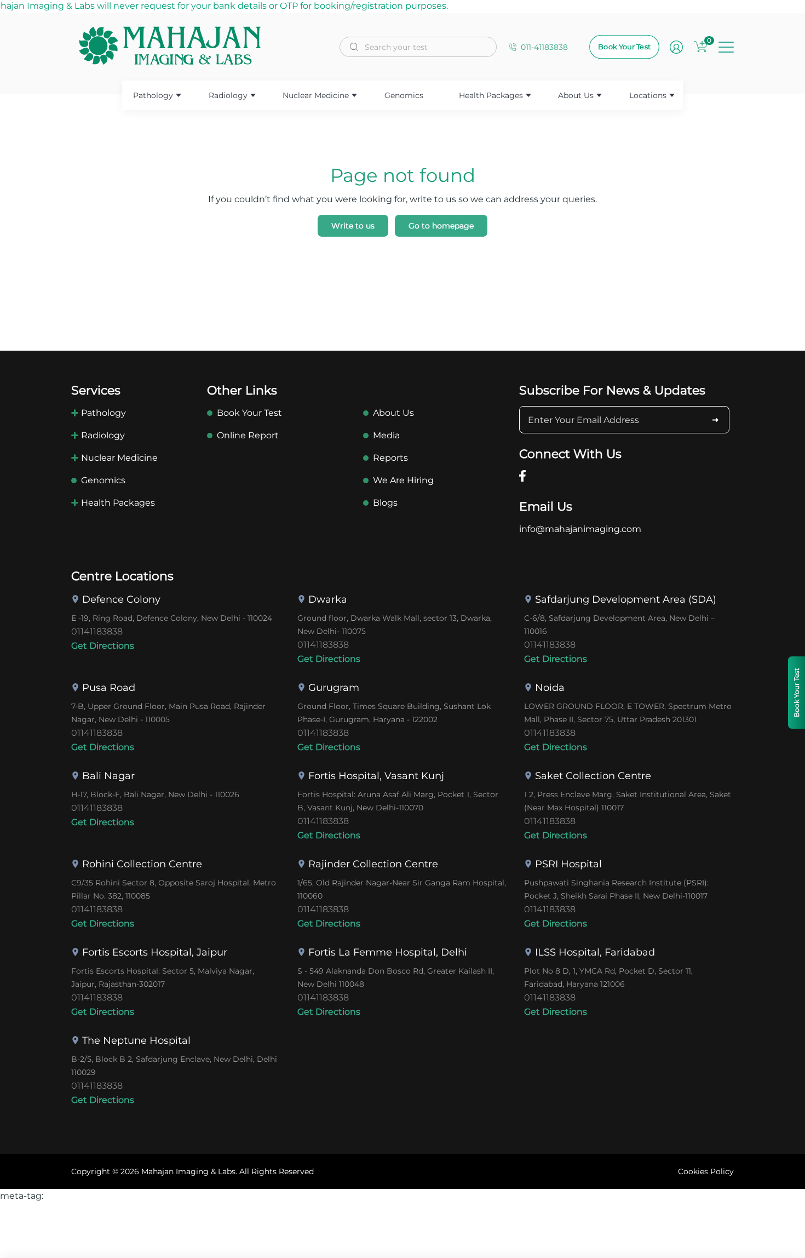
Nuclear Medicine (316, 95)
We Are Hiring (403, 480)
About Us (576, 95)
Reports (390, 458)
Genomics (403, 95)
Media (386, 435)
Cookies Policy (706, 1171)
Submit (715, 419)
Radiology (228, 95)
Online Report (248, 435)
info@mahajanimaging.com (580, 529)
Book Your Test (624, 46)
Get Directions (102, 646)
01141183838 (97, 631)
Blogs (385, 503)
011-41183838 (544, 47)
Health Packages (491, 95)
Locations (647, 95)
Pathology (153, 95)
